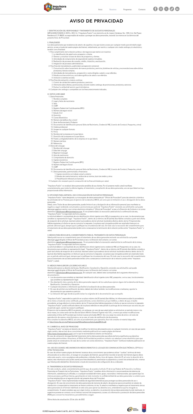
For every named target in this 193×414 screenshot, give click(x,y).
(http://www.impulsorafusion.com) (60, 334)
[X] (166, 9)
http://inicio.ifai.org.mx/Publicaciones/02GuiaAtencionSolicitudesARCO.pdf (78, 322)
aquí (56, 209)
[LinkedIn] (177, 9)
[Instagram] (161, 9)
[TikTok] (172, 9)
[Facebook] (155, 9)
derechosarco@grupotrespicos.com (69, 211)
